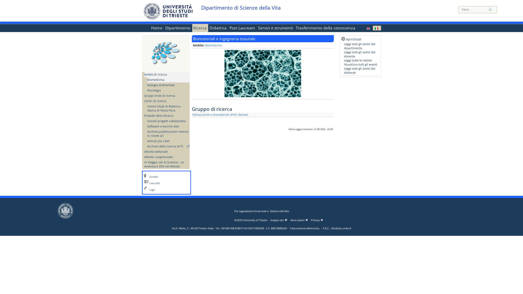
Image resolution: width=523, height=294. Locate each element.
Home (156, 28)
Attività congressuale (158, 157)
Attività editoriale (156, 152)
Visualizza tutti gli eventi (360, 64)
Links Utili (154, 183)
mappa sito (277, 220)
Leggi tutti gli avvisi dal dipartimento (359, 46)
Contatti (153, 176)
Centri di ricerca (155, 101)
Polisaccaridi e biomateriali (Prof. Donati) (220, 115)
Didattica (218, 28)
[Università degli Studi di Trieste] (168, 18)
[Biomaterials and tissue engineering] (369, 28)
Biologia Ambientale (161, 85)
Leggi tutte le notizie (358, 60)
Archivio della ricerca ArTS (165, 146)
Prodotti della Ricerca (158, 116)
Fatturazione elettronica (304, 228)
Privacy (315, 220)
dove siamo (298, 220)
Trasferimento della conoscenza (325, 28)
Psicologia (154, 90)
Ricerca (200, 28)
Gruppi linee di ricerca (159, 96)
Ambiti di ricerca (155, 74)
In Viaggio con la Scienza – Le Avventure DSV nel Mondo (164, 164)
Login (152, 189)
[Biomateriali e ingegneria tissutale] (377, 28)
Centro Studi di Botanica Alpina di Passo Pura (164, 108)
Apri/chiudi (353, 39)
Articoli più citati (158, 141)
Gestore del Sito (279, 211)
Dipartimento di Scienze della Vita (241, 7)
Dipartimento (177, 28)
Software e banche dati (163, 126)
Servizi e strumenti (275, 28)
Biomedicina (155, 80)
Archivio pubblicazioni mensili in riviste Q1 (168, 134)
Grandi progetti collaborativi (166, 121)
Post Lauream (242, 28)
